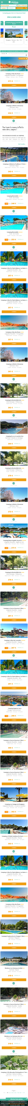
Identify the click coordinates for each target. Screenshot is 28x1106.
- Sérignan (19, 642)
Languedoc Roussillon (10, 75)
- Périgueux (17, 938)
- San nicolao (15, 197)
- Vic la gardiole (19, 75)
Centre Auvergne (10, 402)
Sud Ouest (12, 107)
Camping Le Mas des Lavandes (14, 640)
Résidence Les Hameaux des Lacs (14, 1036)
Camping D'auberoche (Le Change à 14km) (15, 936)
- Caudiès (19, 610)
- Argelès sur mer (19, 542)
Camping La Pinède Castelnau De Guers (15, 836)
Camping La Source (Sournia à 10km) (15, 608)
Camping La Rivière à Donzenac (14, 105)
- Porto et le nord (16, 710)
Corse (10, 197)
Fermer (23, 1105)
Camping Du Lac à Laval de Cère (14, 436)
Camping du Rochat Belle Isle (14, 400)
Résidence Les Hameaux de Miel (15, 968)
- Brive (16, 107)
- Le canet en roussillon (19, 806)
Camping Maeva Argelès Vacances (14, 540)
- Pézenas (19, 838)
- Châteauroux (18, 402)
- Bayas (17, 165)
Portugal (10, 710)
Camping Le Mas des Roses (15, 74)
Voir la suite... (21, 144)
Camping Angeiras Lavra (14, 708)
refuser (2, 1103)
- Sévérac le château (17, 1074)
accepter (8, 1103)
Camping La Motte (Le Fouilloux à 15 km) (14, 164)
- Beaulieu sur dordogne (17, 438)
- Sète (19, 270)
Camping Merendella (14, 196)
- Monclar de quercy (17, 1038)
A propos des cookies (15, 1105)
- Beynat (17, 970)
